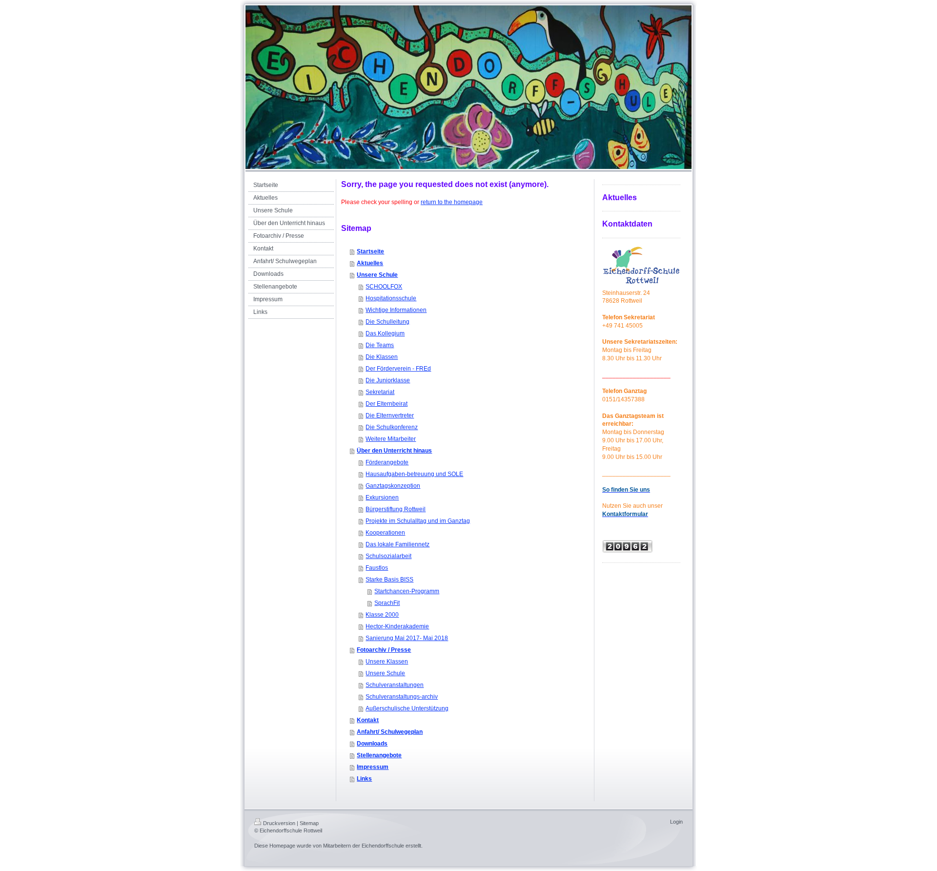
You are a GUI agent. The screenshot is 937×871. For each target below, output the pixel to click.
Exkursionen (382, 497)
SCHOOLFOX (384, 286)
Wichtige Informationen (396, 310)
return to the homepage (452, 202)
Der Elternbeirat (386, 403)
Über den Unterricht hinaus (394, 450)
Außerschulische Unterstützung (407, 708)
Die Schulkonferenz (392, 427)
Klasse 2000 (382, 614)
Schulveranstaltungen (395, 685)
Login (676, 822)
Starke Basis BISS (389, 579)
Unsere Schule (377, 274)
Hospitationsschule (391, 298)
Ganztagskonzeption (393, 485)
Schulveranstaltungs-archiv (402, 696)
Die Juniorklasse (388, 380)
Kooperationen (385, 532)
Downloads (372, 743)
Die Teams (380, 345)
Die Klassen (382, 356)
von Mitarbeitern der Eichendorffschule (358, 846)
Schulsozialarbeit (388, 556)
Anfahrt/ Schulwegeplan (390, 731)
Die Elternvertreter (390, 415)
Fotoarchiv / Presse (384, 649)
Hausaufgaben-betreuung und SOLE (414, 474)
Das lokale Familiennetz (397, 544)
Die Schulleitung (387, 321)
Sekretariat (380, 392)
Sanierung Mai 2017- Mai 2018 (407, 638)
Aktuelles (370, 263)
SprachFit (387, 603)
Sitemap (309, 823)
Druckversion (279, 823)
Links (364, 778)
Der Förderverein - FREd (398, 368)
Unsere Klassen (387, 661)
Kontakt (368, 720)
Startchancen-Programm (406, 591)
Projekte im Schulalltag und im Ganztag (418, 521)
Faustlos (377, 567)
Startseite (370, 251)
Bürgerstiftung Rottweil (396, 509)
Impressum (372, 767)
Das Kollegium (385, 333)
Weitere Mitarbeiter (391, 439)
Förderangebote (387, 462)
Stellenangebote (379, 755)
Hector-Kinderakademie (397, 626)
